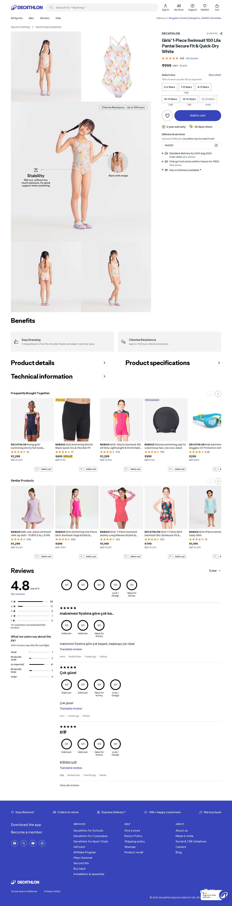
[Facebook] (14, 843)
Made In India (184, 836)
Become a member (27, 832)
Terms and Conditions (24, 891)
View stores (175, 165)
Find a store (132, 830)
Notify (208, 105)
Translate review (71, 649)
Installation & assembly (89, 874)
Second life (81, 863)
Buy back (80, 868)
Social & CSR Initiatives (191, 841)
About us (182, 830)
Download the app (26, 825)
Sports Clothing (20, 26)
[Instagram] (42, 843)
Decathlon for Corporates (91, 836)
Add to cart (46, 469)
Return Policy (133, 836)
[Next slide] (218, 394)
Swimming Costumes (48, 26)
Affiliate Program (85, 852)
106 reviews (192, 58)
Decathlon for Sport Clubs (91, 841)
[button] (18, 18)
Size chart (215, 74)
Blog (179, 852)
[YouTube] (33, 843)
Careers (181, 847)
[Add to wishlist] (167, 115)
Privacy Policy (52, 891)
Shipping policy (134, 841)
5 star (213, 570)
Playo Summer (83, 857)
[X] (24, 843)
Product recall (133, 852)
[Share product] (221, 33)
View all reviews (69, 785)
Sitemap (130, 847)
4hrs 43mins (189, 157)
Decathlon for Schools (88, 830)
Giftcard (79, 847)
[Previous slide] (211, 394)
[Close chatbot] (201, 891)
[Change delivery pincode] (216, 145)
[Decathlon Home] (27, 7)
